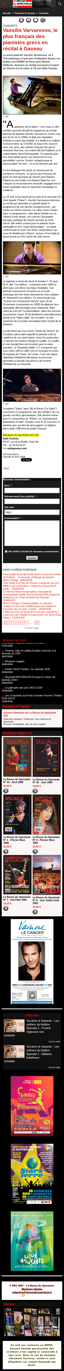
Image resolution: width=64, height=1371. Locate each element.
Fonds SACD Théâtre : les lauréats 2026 (27, 657)
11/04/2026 (9, 1061)
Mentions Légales (15, 649)
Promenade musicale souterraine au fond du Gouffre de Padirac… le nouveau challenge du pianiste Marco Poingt (32, 577)
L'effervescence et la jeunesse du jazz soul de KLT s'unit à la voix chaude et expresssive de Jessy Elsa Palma (32, 614)
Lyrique (36, 628)
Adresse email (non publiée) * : (20, 496)
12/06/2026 (9, 1035)
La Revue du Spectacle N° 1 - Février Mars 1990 (16, 840)
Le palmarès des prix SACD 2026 (23, 676)
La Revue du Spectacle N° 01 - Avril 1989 (16, 781)
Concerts (43, 13)
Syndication (31, 1296)
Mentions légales (32, 1289)
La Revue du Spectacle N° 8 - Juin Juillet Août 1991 (46, 900)
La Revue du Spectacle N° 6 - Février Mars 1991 (46, 840)
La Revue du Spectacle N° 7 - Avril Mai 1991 (16, 898)
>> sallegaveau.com (15, 448)
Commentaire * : (13, 518)
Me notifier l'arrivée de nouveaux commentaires (34, 551)
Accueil (7, 13)
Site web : (9, 507)
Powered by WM (48, 1296)
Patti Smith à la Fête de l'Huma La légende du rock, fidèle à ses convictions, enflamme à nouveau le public (31, 585)
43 (36, 622)
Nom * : (8, 485)
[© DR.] (32, 77)
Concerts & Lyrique (25, 13)
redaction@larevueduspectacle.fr (32, 1292)
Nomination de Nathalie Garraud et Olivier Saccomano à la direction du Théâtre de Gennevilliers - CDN (31, 697)
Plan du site (13, 1296)
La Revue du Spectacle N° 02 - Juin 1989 (46, 781)
